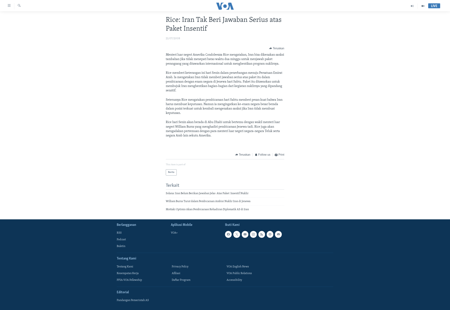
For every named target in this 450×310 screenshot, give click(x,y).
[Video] (423, 6)
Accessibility (234, 280)
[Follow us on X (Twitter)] (236, 234)
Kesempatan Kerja (128, 273)
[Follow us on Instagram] (253, 234)
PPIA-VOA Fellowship (129, 280)
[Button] (276, 48)
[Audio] (412, 6)
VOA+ (174, 232)
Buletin (121, 246)
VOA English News (238, 266)
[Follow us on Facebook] (228, 234)
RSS (119, 232)
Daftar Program (181, 280)
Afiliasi (176, 273)
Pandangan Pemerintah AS (133, 300)
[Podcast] (270, 234)
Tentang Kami (125, 266)
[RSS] (261, 234)
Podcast (121, 239)
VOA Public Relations (239, 273)
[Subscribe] (278, 234)
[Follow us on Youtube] (245, 234)
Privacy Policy (180, 266)
